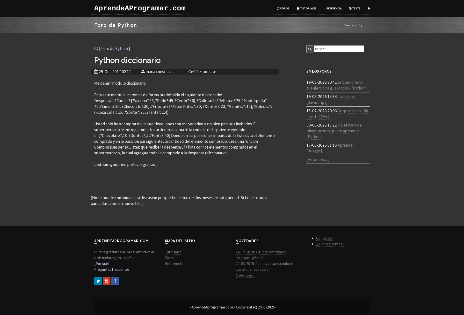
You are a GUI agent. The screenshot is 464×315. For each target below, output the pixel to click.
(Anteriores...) (318, 159)
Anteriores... (245, 275)
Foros (285, 8)
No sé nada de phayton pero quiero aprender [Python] (334, 130)
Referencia (334, 8)
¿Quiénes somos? (330, 244)
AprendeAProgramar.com (140, 8)
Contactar (324, 238)
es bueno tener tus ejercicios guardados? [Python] (336, 85)
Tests (356, 8)
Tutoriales (308, 8)
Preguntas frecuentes (112, 269)
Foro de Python (114, 48)
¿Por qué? (101, 263)
